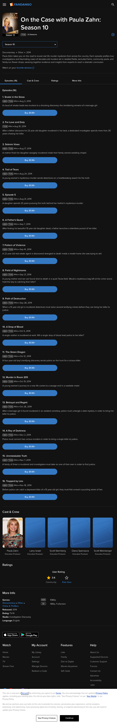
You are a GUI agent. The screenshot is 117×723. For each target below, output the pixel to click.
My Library (36, 652)
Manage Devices (39, 666)
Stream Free (8, 666)
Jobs (92, 685)
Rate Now (66, 582)
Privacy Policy (102, 693)
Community (51, 582)
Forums (93, 666)
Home (5, 652)
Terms (58, 693)
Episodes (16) (11, 80)
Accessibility (95, 680)
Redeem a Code (39, 671)
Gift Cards (65, 671)
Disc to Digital (67, 661)
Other (20, 603)
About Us (94, 652)
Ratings (54, 80)
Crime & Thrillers (11, 606)
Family (64, 657)
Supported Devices (99, 657)
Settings (35, 661)
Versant (24, 693)
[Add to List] (113, 34)
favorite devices (24, 68)
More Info (76, 80)
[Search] (113, 5)
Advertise (94, 675)
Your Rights (91, 696)
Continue (69, 718)
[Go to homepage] (21, 5)
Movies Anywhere (69, 666)
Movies (6, 657)
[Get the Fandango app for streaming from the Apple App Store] (10, 634)
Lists (63, 652)
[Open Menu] (4, 4)
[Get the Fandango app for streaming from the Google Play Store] (29, 634)
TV (4, 661)
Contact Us (95, 671)
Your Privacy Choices (47, 718)
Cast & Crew (33, 80)
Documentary (9, 603)
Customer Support (98, 661)
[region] (58, 706)
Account (36, 657)
